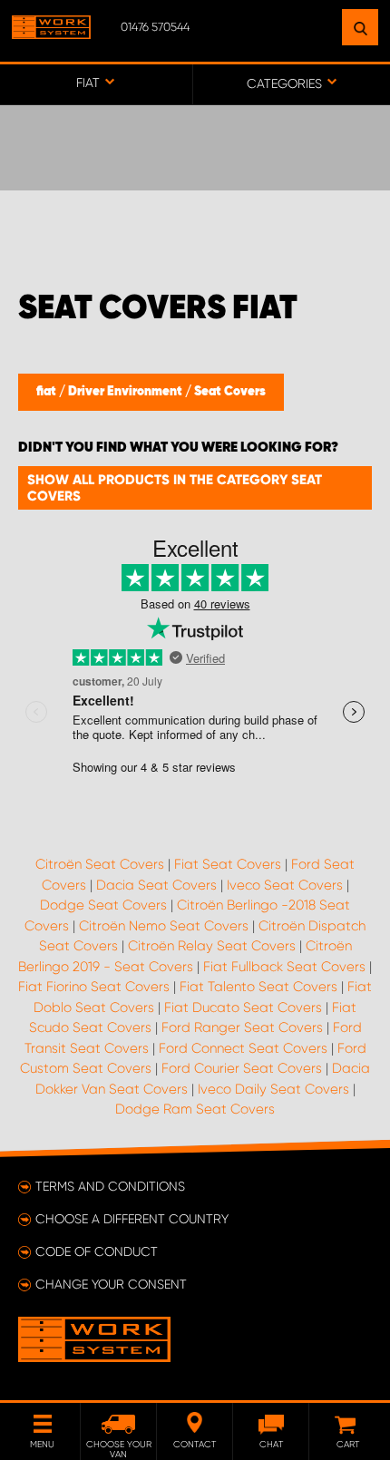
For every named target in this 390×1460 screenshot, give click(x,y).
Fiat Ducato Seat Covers (243, 1007)
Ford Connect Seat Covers (243, 1048)
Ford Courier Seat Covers (241, 1068)
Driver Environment (126, 391)
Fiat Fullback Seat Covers (284, 967)
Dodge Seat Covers (103, 905)
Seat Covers (230, 391)
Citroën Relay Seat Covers (212, 946)
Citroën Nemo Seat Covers (164, 926)
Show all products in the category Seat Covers (174, 488)
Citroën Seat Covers (99, 864)
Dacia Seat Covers (156, 885)
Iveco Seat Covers (285, 885)
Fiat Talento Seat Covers (258, 986)
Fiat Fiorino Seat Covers (94, 986)
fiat (47, 391)
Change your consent (111, 1284)
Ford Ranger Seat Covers (242, 1027)
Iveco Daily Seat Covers (273, 1089)
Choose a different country (132, 1219)
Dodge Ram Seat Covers (195, 1109)
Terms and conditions (110, 1186)
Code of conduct (96, 1251)
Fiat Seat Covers (227, 864)
